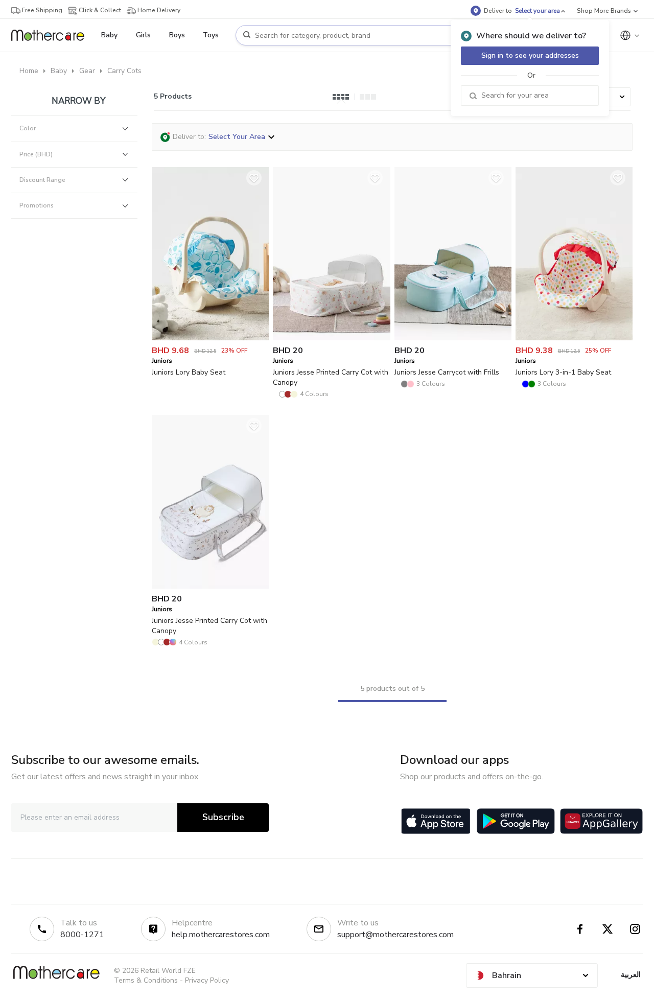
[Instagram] (635, 929)
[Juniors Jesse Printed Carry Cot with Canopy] (331, 338)
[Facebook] (580, 929)
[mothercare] (51, 35)
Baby (59, 71)
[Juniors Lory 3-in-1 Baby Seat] (574, 338)
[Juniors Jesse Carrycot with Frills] (452, 338)
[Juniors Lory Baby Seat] (210, 338)
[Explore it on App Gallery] (601, 821)
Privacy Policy (207, 980)
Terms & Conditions (146, 980)
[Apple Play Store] (436, 821)
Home (28, 71)
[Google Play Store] (516, 821)
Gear (87, 71)
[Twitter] (607, 929)
